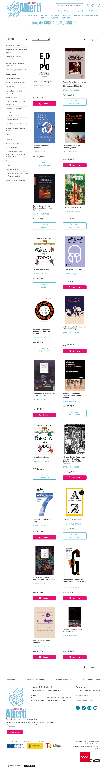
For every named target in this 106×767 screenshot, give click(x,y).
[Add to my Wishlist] (51, 52)
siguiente (94, 40)
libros (23, 15)
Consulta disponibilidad (74, 102)
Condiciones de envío (91, 680)
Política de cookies (63, 680)
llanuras (94, 15)
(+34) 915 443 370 (82, 695)
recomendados (81, 15)
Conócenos (10, 680)
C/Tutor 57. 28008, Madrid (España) (88, 690)
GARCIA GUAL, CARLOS (42, 86)
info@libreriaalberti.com (84, 700)
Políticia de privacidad (35, 680)
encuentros (33, 15)
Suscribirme (15, 732)
